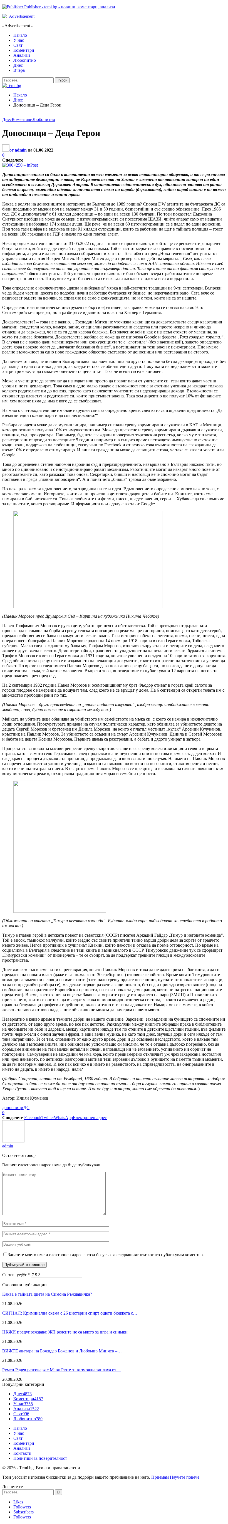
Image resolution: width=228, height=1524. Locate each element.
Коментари (23, 50)
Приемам (160, 1477)
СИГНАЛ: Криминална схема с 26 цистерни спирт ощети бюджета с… (69, 1313)
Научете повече (184, 1477)
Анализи (21, 55)
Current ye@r (16, 1274)
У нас (18, 40)
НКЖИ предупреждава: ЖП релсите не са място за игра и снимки (65, 1332)
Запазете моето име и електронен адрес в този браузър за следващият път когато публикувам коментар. (106, 1254)
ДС (26, 1107)
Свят (18, 45)
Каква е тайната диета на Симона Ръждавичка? (47, 1294)
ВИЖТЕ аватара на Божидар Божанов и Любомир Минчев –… (62, 1351)
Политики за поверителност (40, 1458)
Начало (20, 35)
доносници (12, 1107)
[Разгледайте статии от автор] (13, 1141)
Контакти (22, 1453)
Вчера (19, 70)
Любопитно (24, 60)
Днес (18, 65)
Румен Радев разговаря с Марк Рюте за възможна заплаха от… (61, 1369)
